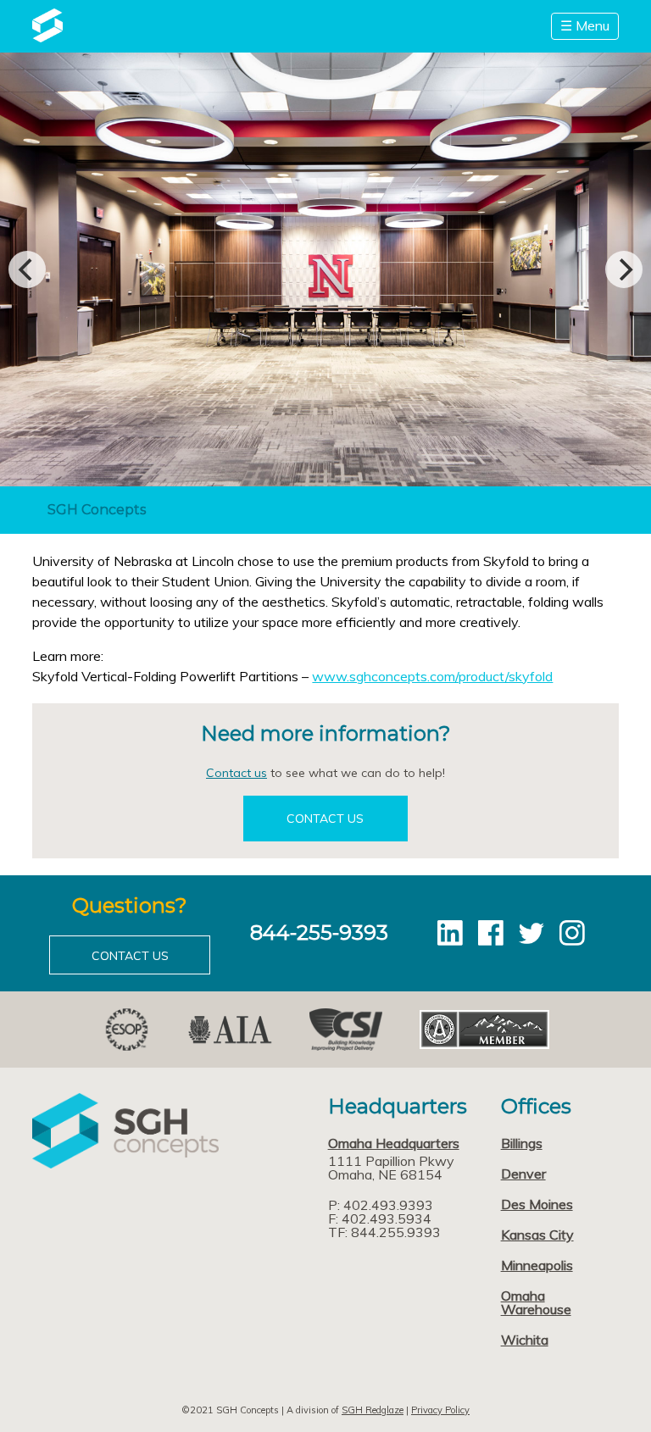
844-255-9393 (319, 932)
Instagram (572, 933)
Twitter (531, 933)
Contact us (236, 772)
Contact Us (325, 818)
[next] (624, 269)
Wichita (524, 1339)
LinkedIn (450, 933)
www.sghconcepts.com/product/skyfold (432, 676)
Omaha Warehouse (536, 1302)
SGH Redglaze (372, 1410)
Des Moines (537, 1204)
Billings (521, 1143)
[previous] (27, 269)
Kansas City (537, 1234)
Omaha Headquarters (393, 1143)
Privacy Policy (440, 1410)
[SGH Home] (47, 37)
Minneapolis (537, 1265)
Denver (523, 1173)
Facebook (491, 933)
